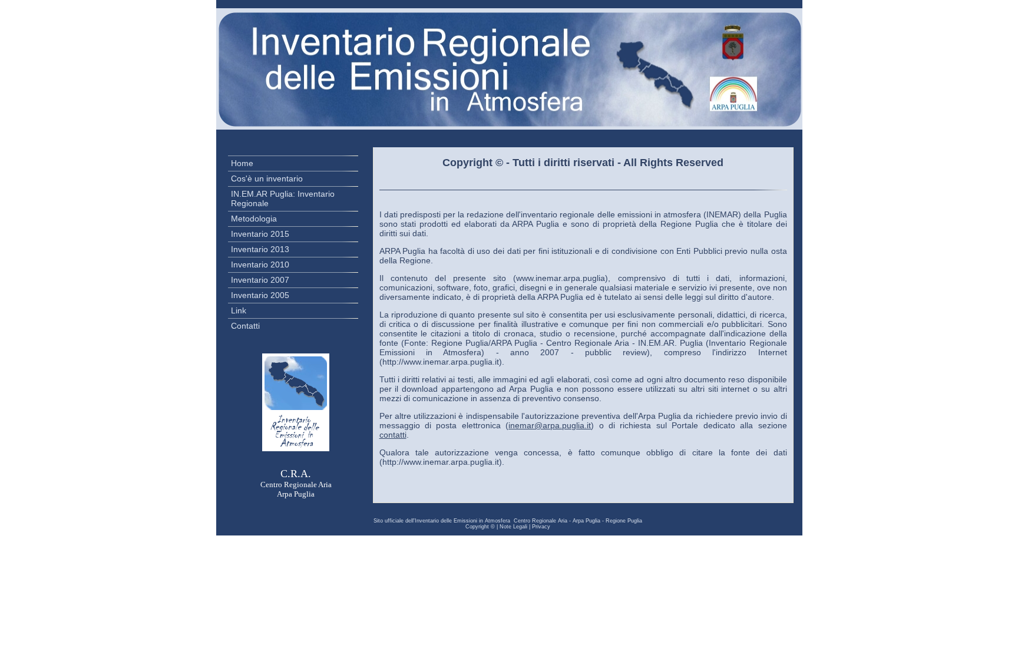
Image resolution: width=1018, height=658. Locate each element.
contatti (392, 434)
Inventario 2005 (260, 295)
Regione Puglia (624, 521)
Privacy (541, 527)
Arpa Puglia (586, 521)
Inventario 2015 (260, 234)
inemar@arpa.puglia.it (549, 425)
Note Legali (513, 527)
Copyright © (480, 527)
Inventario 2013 (260, 249)
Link (238, 310)
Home (242, 163)
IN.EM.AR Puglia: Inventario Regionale (283, 198)
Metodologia (254, 218)
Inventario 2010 (260, 264)
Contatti (245, 325)
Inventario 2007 (260, 280)
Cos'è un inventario (267, 178)
